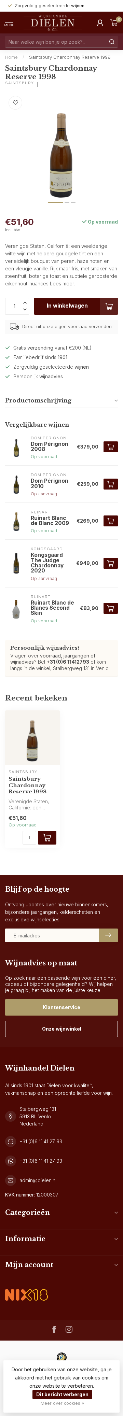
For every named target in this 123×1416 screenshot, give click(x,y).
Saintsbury (19, 83)
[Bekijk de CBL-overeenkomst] (26, 1289)
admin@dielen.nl (37, 1180)
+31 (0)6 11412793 (67, 662)
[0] (114, 22)
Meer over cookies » (62, 1403)
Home (11, 57)
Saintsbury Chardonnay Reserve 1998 (70, 57)
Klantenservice (61, 1007)
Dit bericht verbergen (62, 1394)
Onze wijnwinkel (61, 1029)
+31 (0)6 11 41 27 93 (40, 1141)
